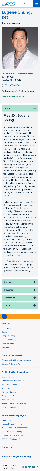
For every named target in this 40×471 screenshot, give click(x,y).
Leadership (6, 347)
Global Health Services (10, 384)
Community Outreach (12, 355)
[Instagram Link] (37, 467)
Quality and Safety (9, 340)
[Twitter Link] (29, 467)
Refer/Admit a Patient (10, 396)
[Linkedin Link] (23, 467)
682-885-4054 (12, 85)
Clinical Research (8, 377)
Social (7, 305)
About (7, 108)
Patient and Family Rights (14, 415)
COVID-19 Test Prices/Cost (12, 439)
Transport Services (9, 407)
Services (8, 282)
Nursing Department (10, 388)
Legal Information (8, 420)
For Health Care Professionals (16, 372)
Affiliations (9, 297)
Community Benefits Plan (11, 364)
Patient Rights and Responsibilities (15, 428)
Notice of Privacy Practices (12, 424)
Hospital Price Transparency (12, 435)
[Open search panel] (30, 3)
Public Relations (8, 343)
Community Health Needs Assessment (16, 360)
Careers (5, 332)
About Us (6, 323)
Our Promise (6, 328)
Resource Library (8, 400)
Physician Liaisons (9, 392)
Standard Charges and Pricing (16, 456)
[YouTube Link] (33, 467)
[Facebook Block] (26, 467)
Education (9, 290)
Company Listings (9, 336)
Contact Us (7, 447)
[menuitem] (20, 335)
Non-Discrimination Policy (12, 431)
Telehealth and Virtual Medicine (14, 403)
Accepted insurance (11, 96)
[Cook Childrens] (9, 4)
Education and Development (13, 381)
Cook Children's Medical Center (17, 73)
